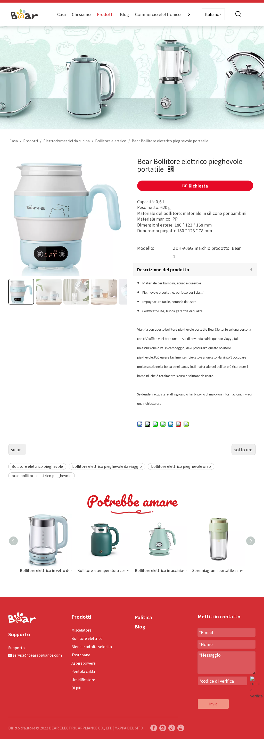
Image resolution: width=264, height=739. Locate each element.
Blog (124, 14)
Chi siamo (81, 14)
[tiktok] (171, 728)
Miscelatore (81, 630)
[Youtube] (180, 728)
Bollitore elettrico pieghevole (37, 466)
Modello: (145, 248)
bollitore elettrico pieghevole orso (181, 466)
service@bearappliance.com (37, 655)
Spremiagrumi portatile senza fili (218, 570)
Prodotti (105, 14)
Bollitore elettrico (87, 638)
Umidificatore (83, 679)
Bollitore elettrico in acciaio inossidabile (161, 570)
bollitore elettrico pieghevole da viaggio (107, 466)
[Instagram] (162, 728)
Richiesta (198, 186)
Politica (143, 617)
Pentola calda (83, 671)
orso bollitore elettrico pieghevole (41, 475)
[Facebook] (153, 728)
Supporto (16, 647)
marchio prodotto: (212, 248)
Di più (76, 687)
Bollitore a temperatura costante (103, 570)
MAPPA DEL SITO (128, 727)
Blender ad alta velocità (91, 646)
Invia (213, 703)
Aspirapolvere (83, 663)
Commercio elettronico (158, 14)
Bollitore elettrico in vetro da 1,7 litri (46, 570)
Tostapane (80, 654)
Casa (61, 14)
